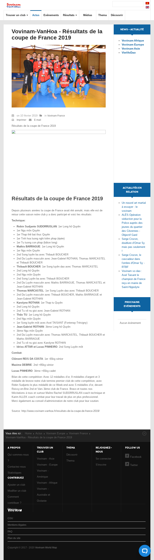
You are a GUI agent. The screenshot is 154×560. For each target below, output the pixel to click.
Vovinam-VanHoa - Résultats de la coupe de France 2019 (57, 34)
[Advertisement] (132, 123)
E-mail (37, 119)
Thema (102, 15)
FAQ (10, 531)
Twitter (134, 465)
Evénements (51, 15)
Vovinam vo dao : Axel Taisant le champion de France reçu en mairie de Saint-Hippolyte (133, 279)
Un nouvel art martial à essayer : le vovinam (134, 206)
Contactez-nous (17, 466)
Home (28, 433)
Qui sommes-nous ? (18, 457)
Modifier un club (17, 490)
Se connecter (103, 458)
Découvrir (117, 15)
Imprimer (21, 119)
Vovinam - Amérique (43, 473)
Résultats (68, 15)
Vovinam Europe (133, 44)
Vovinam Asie (131, 48)
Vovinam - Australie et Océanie (43, 494)
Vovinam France (56, 115)
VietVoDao (129, 52)
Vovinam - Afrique (47, 482)
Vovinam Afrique (133, 40)
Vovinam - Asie (45, 458)
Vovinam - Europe (47, 464)
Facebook (136, 456)
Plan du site (14, 538)
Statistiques (14, 472)
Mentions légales (17, 525)
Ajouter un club (16, 484)
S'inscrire (101, 464)
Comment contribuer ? (14, 499)
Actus (35, 15)
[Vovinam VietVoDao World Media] (14, 3)
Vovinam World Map (46, 547)
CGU (10, 518)
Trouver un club (15, 15)
